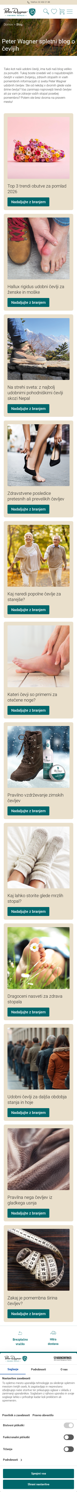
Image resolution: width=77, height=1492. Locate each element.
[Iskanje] (46, 12)
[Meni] (69, 12)
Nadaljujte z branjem (28, 202)
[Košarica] (61, 12)
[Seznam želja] (54, 12)
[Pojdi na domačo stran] (19, 12)
